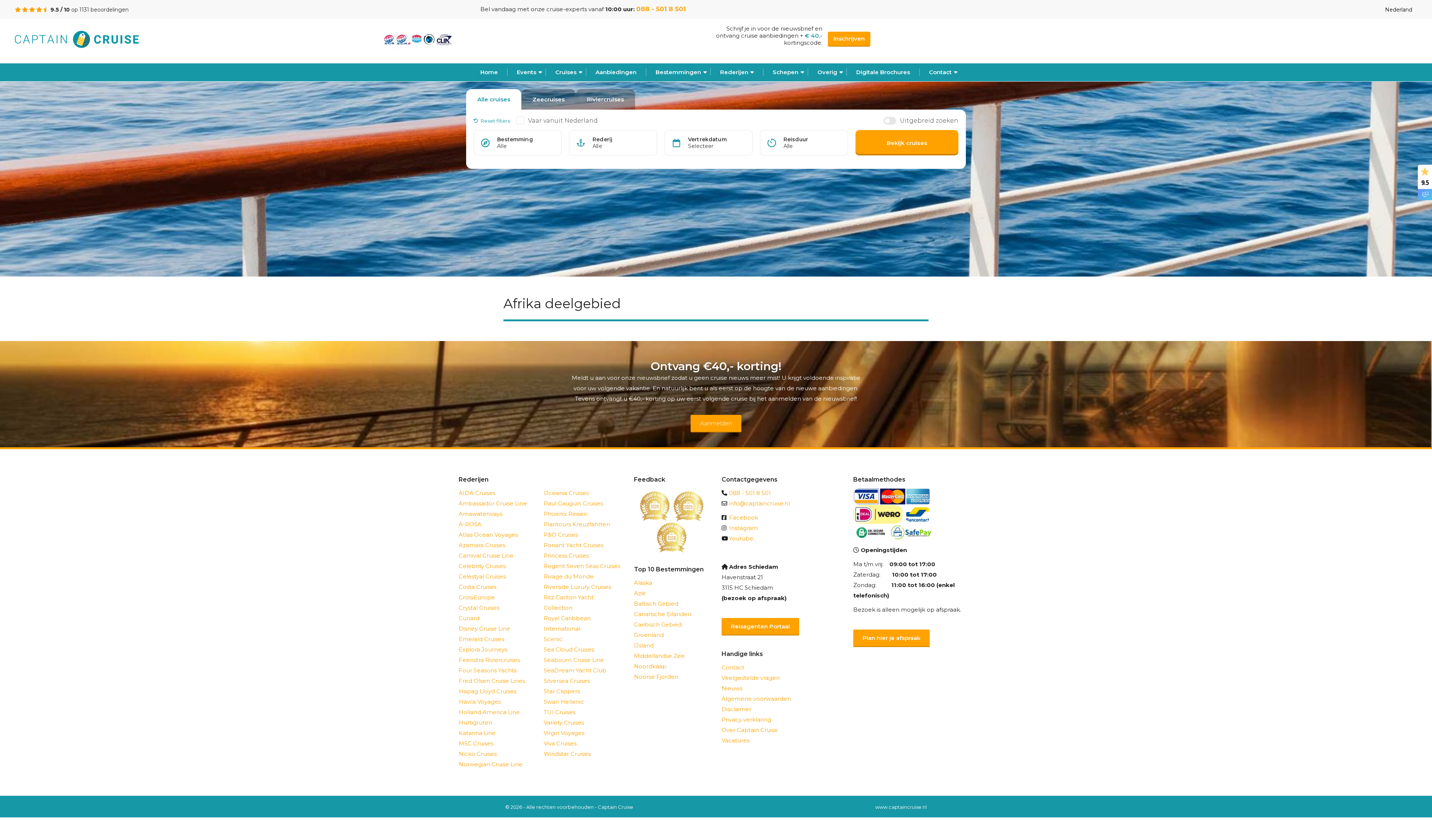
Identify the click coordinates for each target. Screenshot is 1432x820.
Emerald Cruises (481, 639)
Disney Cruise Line (484, 628)
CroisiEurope (477, 597)
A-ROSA (470, 524)
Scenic (553, 639)
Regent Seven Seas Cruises (582, 566)
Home (489, 72)
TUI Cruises (559, 712)
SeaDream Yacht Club (575, 670)
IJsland (644, 645)
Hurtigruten (475, 722)
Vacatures (736, 740)
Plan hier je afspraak (891, 637)
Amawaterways (480, 513)
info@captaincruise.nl (759, 503)
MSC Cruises (476, 743)
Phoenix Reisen (565, 513)
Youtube (741, 538)
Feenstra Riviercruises (489, 659)
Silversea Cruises (567, 680)
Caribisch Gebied (658, 624)
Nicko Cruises (478, 753)
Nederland (1398, 9)
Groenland (649, 634)
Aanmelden (716, 423)
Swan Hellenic (564, 701)
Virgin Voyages (564, 733)
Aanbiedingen (616, 72)
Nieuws (732, 688)
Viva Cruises (560, 743)
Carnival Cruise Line (486, 555)
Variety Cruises (564, 722)
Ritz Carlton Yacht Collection (569, 602)
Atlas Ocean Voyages (488, 534)
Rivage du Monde (569, 576)
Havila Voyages (480, 701)
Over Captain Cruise (750, 730)
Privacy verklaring (746, 719)
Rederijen (734, 72)
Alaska (643, 582)
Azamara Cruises (482, 545)
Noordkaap (650, 666)
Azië (640, 593)
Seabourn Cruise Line (574, 659)
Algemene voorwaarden (756, 698)
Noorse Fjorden (656, 676)
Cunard (469, 618)
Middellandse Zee (659, 655)
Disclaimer (736, 709)
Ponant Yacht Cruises (573, 545)
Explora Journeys (483, 649)
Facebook (743, 517)
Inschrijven (849, 38)
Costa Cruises (477, 586)
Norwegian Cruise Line (490, 764)
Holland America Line (489, 712)
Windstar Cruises (567, 753)
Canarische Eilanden (662, 614)
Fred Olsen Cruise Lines (492, 680)
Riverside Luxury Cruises (577, 586)
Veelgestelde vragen (751, 677)
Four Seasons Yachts (487, 670)
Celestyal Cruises (482, 576)
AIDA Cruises (477, 492)
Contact (940, 72)
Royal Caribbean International (567, 623)
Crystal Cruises (479, 607)
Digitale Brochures (883, 72)
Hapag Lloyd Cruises (487, 691)
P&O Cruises (561, 534)
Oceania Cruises (566, 492)
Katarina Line (477, 733)
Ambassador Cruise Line (493, 503)
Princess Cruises (566, 555)
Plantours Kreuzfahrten (577, 524)
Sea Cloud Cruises (569, 649)
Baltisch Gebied (656, 603)
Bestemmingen (678, 72)
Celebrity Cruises (482, 566)
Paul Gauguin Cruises (573, 503)
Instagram (743, 528)
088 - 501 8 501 (661, 9)
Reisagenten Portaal (760, 626)
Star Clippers (562, 691)
